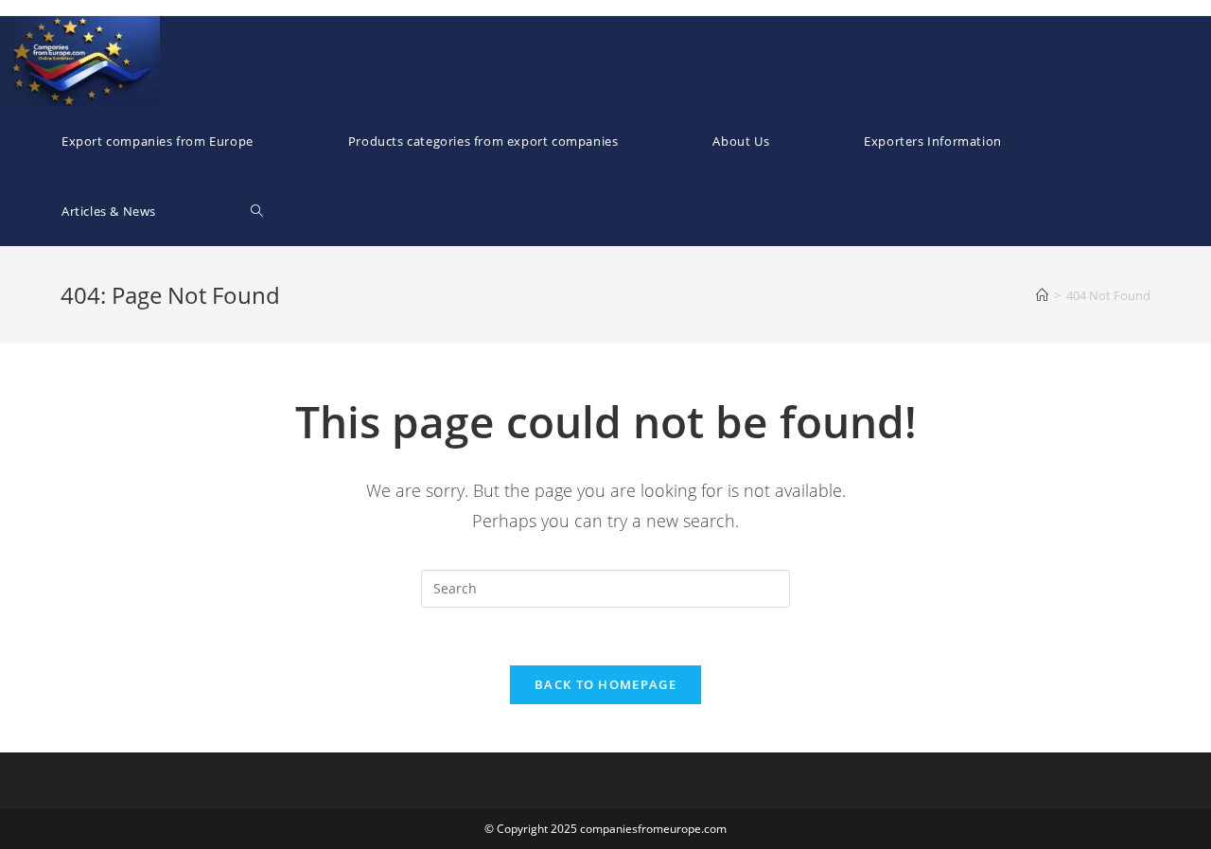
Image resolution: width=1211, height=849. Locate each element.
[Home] (1042, 295)
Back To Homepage (605, 684)
